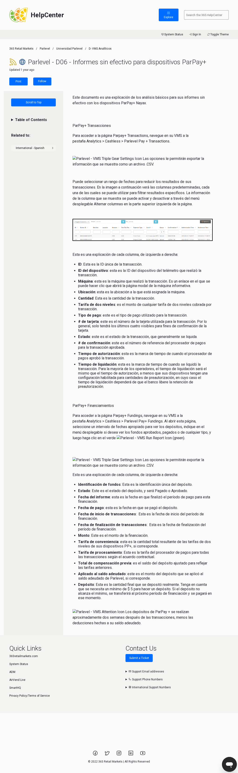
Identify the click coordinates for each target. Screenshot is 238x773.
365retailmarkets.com (23, 656)
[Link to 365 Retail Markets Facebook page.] (96, 754)
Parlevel (45, 48)
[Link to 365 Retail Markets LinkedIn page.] (131, 754)
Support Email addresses (147, 671)
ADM (12, 672)
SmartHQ (15, 687)
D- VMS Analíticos (100, 48)
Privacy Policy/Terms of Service (29, 695)
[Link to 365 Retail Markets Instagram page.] (119, 754)
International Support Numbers (151, 687)
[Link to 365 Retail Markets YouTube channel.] (142, 754)
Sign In (196, 34)
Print (18, 81)
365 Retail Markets (21, 48)
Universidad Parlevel (69, 48)
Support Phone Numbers (147, 679)
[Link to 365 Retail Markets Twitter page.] (107, 754)
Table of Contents (31, 120)
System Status (173, 34)
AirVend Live (17, 680)
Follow (42, 81)
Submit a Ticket (139, 658)
